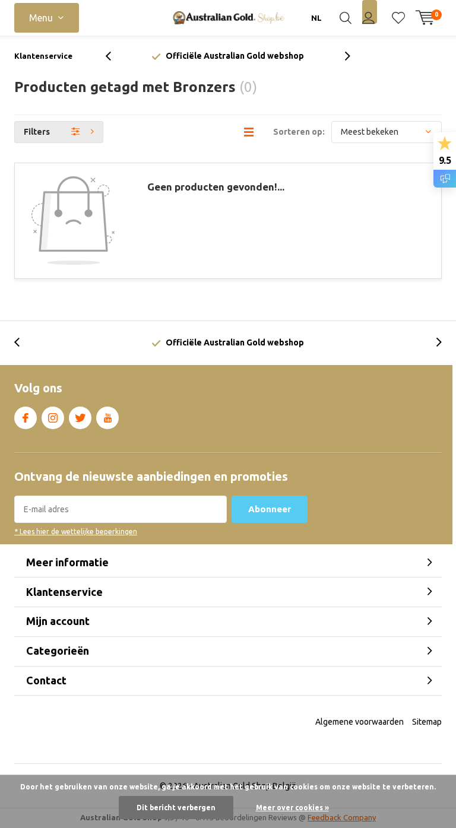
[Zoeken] (346, 18)
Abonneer (269, 509)
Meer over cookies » (292, 807)
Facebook (25, 418)
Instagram (53, 418)
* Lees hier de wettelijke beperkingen (75, 531)
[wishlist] (398, 18)
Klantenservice (43, 56)
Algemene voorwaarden (359, 722)
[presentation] (115, 56)
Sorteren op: (299, 132)
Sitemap (427, 722)
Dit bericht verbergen (176, 807)
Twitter (80, 418)
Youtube (107, 418)
